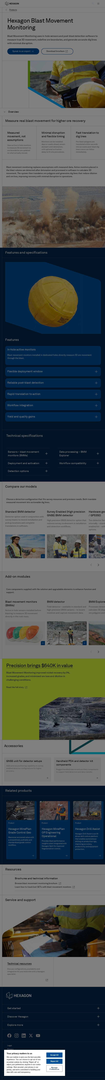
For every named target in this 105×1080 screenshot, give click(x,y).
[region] (34, 1063)
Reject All (54, 1061)
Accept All (54, 1055)
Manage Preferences (54, 1068)
